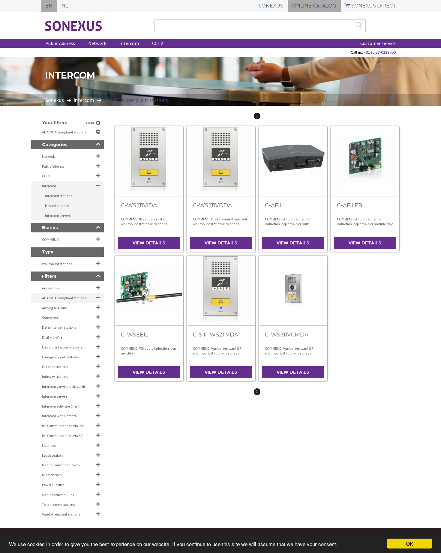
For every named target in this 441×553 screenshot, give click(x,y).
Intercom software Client (61, 406)
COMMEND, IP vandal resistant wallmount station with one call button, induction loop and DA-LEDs (148, 224)
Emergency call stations (60, 357)
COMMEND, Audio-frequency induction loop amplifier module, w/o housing (365, 224)
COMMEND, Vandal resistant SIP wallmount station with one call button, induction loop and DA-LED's (220, 353)
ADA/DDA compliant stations (64, 132)
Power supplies (53, 485)
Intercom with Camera (59, 416)
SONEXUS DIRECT (373, 6)
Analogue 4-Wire (54, 308)
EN (48, 6)
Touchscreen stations (58, 504)
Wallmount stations (57, 264)
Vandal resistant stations (61, 514)
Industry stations (55, 376)
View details (149, 243)
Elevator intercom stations (62, 347)
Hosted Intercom (57, 205)
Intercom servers (57, 215)
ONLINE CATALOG (314, 6)
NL (65, 6)
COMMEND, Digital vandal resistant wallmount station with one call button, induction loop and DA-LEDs (220, 224)
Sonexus (54, 100)
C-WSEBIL (134, 334)
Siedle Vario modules (58, 494)
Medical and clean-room (61, 465)
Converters (50, 317)
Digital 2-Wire (52, 337)
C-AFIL (274, 205)
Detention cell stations (59, 327)
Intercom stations (58, 195)
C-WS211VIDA (139, 205)
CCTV (157, 43)
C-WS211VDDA (212, 205)
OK (409, 543)
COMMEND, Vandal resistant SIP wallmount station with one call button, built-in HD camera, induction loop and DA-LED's (289, 355)
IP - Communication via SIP (62, 435)
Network (97, 43)
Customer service (378, 43)
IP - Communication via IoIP (63, 425)
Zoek (359, 25)
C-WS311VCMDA (286, 334)
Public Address (60, 43)
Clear (90, 123)
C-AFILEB (349, 205)
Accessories (51, 288)
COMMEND (50, 239)
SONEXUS (271, 6)
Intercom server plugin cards (64, 386)
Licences (49, 445)
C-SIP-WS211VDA (215, 334)
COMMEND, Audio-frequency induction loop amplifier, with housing (287, 224)
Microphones (52, 475)
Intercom (129, 43)
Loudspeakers (52, 455)
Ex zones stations (55, 366)
